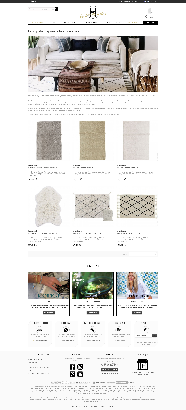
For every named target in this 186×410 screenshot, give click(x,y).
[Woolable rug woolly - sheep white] (49, 206)
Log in (120, 1)
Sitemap (85, 406)
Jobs (29, 370)
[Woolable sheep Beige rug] (93, 140)
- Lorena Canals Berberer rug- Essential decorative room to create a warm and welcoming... (90, 239)
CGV (91, 406)
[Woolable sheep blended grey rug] (49, 140)
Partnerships (32, 362)
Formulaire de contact (109, 369)
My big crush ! (48, 312)
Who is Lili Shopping (35, 359)
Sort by (124, 254)
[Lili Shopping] (93, 12)
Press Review (33, 365)
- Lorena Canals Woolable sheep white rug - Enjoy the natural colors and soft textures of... (136, 173)
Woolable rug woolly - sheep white (42, 233)
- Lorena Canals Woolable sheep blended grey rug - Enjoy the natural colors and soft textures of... (47, 173)
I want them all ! (93, 312)
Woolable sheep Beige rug (83, 168)
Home (30, 27)
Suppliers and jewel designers (38, 373)
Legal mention (76, 406)
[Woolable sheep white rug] (137, 140)
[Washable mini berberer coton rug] (93, 206)
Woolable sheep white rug (127, 168)
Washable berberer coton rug (128, 233)
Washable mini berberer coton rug (86, 233)
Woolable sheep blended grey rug (42, 168)
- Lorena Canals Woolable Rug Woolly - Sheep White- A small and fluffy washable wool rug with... (46, 239)
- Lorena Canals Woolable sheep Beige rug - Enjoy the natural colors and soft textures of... (92, 173)
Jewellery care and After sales (38, 367)
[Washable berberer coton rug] (137, 206)
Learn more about (40, 341)
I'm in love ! (137, 312)
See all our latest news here (43, 1)
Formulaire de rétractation (109, 373)
